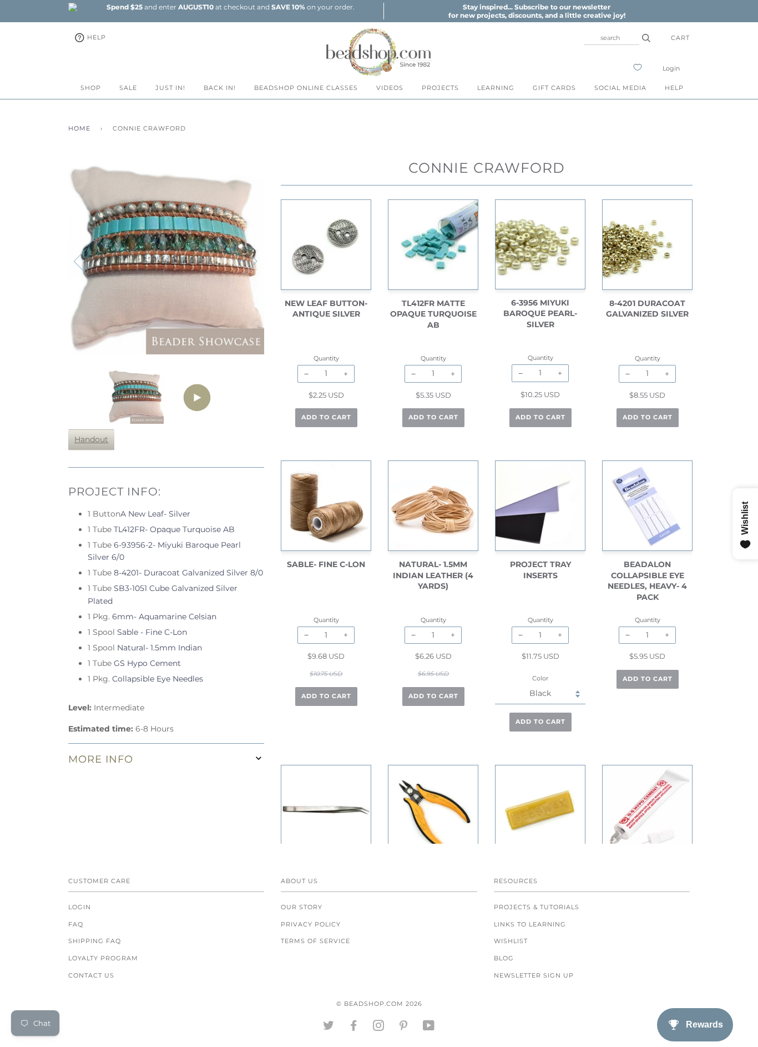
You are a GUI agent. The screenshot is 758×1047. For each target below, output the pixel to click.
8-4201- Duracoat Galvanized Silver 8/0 (188, 573)
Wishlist (511, 941)
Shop (90, 88)
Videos (389, 88)
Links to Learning (530, 924)
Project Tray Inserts (540, 569)
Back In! (220, 88)
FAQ (75, 924)
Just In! (170, 88)
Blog (504, 958)
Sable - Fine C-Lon (152, 632)
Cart (680, 38)
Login (671, 68)
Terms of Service (315, 941)
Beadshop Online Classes (306, 88)
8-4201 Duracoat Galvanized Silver (647, 308)
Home (79, 128)
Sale (128, 88)
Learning (495, 88)
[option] (230, 7)
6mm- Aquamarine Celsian (164, 617)
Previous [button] (87, 260)
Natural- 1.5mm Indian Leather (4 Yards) (433, 575)
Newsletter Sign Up (534, 975)
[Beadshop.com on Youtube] (429, 1027)
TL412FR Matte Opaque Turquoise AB (433, 314)
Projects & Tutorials (536, 907)
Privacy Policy (311, 924)
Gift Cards (554, 88)
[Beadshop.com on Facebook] (354, 1027)
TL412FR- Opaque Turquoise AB (174, 529)
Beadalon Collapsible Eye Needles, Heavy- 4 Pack (647, 580)
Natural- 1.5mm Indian (159, 648)
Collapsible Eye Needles (157, 679)
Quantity (326, 358)
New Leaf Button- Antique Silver (326, 308)
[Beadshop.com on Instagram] (379, 1027)
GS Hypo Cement (147, 663)
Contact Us (91, 975)
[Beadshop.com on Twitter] (329, 1027)
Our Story (301, 907)
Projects (440, 88)
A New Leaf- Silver (155, 514)
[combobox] (611, 38)
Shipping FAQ (94, 941)
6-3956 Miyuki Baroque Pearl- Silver (540, 313)
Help (95, 37)
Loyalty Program (103, 958)
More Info (100, 759)
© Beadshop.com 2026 (379, 1004)
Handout (91, 439)
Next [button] (244, 260)
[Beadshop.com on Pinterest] (404, 1027)
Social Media (620, 88)
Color (540, 678)
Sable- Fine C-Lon (326, 564)
